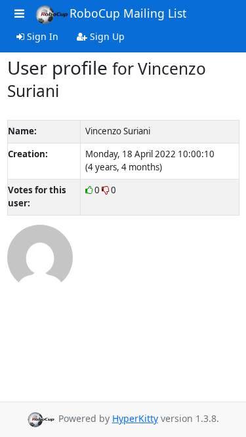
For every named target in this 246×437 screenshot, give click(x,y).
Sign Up (106, 36)
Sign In (41, 36)
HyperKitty (135, 418)
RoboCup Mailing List (128, 13)
